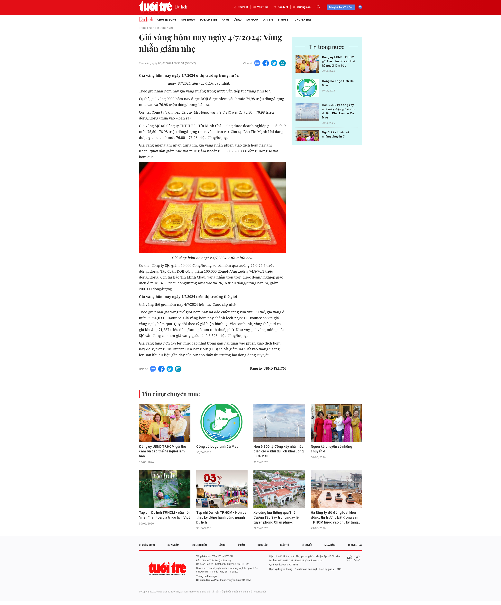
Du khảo (252, 19)
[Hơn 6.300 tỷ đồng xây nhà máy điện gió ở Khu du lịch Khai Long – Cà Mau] (307, 112)
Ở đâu (237, 19)
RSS (339, 569)
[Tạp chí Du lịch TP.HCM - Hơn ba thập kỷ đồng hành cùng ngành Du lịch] (222, 489)
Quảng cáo (304, 7)
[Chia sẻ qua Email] (282, 63)
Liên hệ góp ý (326, 569)
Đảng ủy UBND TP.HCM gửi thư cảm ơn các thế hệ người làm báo (338, 61)
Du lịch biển (208, 19)
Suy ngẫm (188, 19)
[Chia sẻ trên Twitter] (274, 63)
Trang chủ (145, 27)
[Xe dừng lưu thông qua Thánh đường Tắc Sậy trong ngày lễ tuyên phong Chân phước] (279, 489)
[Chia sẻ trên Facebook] (265, 63)
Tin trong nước (164, 27)
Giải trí (268, 19)
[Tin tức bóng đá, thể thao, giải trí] (146, 19)
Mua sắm (329, 545)
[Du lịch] (181, 7)
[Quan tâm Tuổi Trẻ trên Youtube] (349, 568)
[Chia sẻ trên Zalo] (257, 63)
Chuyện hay (303, 19)
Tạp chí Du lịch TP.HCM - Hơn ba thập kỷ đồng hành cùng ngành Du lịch (221, 517)
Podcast (243, 7)
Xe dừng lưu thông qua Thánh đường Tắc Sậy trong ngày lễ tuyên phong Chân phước (276, 517)
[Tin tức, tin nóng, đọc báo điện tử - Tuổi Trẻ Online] (157, 7)
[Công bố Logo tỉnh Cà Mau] (307, 88)
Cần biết (283, 7)
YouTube (263, 7)
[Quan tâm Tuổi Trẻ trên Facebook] (357, 568)
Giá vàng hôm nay (153, 83)
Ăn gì (225, 19)
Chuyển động (166, 19)
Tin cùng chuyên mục (171, 394)
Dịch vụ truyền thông (280, 569)
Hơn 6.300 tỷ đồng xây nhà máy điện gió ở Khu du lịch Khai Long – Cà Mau (278, 451)
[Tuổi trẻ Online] (167, 568)
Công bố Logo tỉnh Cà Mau (217, 447)
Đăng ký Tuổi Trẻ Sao (341, 7)
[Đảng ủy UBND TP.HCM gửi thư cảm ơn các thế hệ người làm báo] (307, 64)
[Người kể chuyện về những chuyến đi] (307, 139)
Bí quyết (284, 19)
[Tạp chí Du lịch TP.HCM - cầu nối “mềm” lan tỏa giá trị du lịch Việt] (164, 489)
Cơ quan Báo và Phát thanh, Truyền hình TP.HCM (223, 580)
